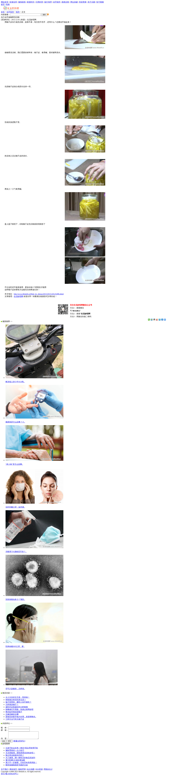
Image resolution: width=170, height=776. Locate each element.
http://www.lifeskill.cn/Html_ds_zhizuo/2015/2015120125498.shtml (39, 294)
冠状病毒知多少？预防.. (15, 599)
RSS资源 (39, 769)
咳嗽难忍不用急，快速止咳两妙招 (19, 709)
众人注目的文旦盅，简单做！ (18, 697)
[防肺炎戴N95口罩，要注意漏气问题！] (34, 642)
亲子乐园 (91, 2)
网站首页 (4, 2)
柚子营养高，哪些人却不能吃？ (18, 702)
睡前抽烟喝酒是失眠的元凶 (17, 765)
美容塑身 (82, 2)
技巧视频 (100, 2)
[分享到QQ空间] (152, 320)
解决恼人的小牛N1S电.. (15, 382)
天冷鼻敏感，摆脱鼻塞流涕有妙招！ (20, 753)
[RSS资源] (48, 15)
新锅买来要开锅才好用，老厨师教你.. (21, 717)
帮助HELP (48, 769)
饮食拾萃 (13, 2)
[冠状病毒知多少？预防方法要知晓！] (34, 595)
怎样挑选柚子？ (12, 705)
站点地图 (30, 769)
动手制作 (56, 2)
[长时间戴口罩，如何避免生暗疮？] (34, 503)
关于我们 (4, 769)
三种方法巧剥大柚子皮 (15, 719)
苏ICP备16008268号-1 (9, 774)
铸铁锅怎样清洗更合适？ (16, 700)
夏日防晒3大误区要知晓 (15, 760)
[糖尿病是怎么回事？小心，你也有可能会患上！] (34, 418)
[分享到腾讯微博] (160, 320)
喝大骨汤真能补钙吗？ (15, 755)
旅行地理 (48, 2)
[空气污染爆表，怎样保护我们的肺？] (32, 685)
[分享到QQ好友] (154, 320)
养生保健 (74, 2)
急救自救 (65, 2)
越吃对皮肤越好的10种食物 (17, 707)
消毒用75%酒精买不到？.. (16, 552)
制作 (18, 12)
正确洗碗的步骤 (12, 714)
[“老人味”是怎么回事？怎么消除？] (34, 460)
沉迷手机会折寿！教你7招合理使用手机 (22, 748)
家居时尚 (30, 2)
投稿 (8, 4)
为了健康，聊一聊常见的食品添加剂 (20, 758)
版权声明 (22, 769)
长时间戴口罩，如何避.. (15, 507)
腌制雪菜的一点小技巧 (15, 750)
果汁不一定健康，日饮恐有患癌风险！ (21, 762)
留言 (3, 4)
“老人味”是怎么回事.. (14, 464)
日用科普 (39, 2)
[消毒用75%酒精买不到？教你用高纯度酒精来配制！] (34, 548)
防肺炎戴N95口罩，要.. (15, 646)
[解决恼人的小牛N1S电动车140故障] (34, 378)
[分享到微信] (149, 320)
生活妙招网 (18, 296)
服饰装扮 (22, 2)
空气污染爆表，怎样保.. (15, 689)
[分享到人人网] (162, 320)
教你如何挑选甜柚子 (14, 712)
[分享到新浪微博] (157, 320)
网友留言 (13, 769)
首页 (3, 12)
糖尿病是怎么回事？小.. (15, 422)
